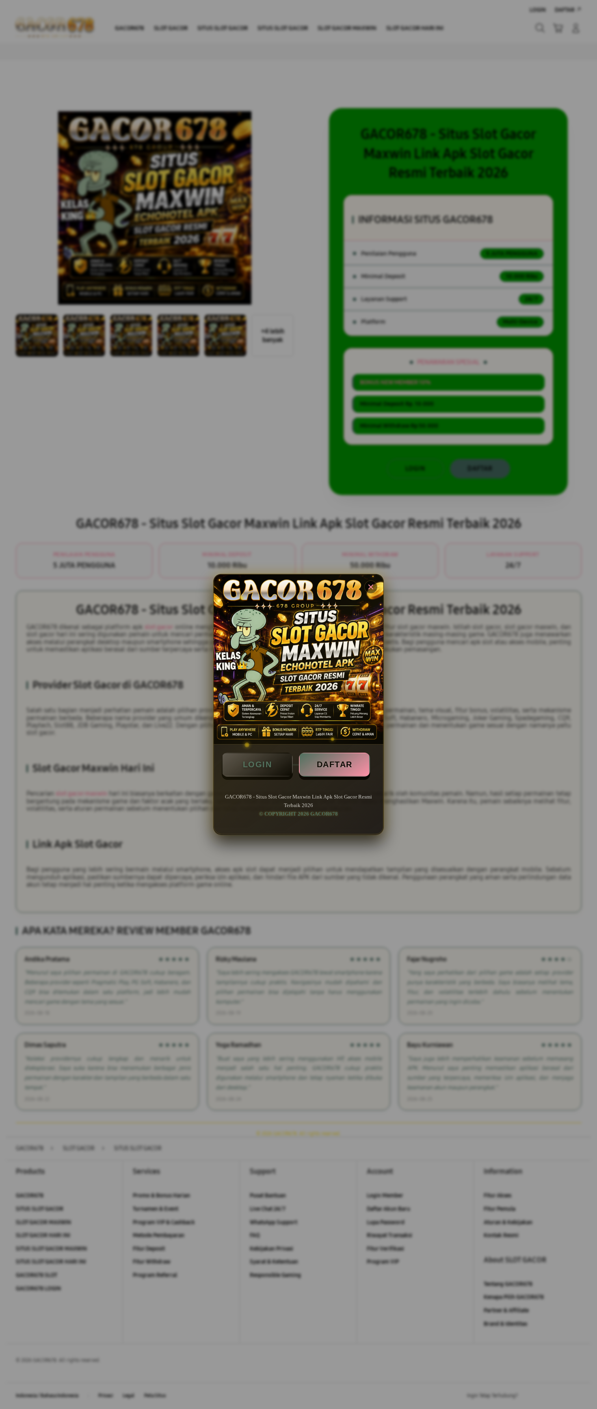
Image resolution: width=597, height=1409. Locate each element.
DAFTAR (335, 764)
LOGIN (257, 764)
